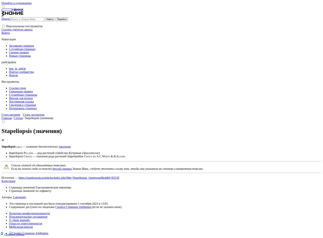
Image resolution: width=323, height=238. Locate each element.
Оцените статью (14, 234)
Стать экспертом (33, 114)
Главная (6, 118)
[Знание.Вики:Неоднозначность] (6, 168)
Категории (8, 181)
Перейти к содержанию (16, 3)
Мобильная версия (21, 226)
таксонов (64, 146)
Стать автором (10, 114)
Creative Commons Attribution (73, 207)
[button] (3, 26)
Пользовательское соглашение (28, 216)
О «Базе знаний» (19, 220)
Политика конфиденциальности (29, 213)
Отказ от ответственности (25, 223)
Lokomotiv (19, 197)
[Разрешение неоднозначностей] (2, 140)
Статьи (18, 118)
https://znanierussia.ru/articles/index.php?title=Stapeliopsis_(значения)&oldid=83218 (69, 177)
